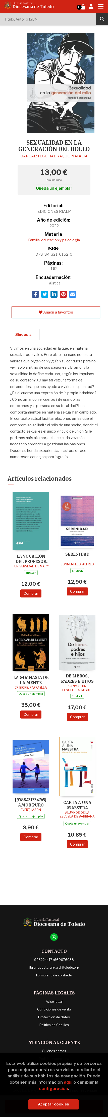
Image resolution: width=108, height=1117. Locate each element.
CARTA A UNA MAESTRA (77, 805)
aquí (68, 1082)
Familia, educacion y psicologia (54, 240)
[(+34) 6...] (54, 937)
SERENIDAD (77, 554)
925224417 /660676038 (54, 960)
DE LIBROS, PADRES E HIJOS (77, 678)
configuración (53, 1088)
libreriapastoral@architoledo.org (54, 967)
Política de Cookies (54, 1025)
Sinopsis (23, 334)
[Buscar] (102, 19)
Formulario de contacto (54, 975)
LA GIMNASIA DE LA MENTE (30, 680)
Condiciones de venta (54, 1009)
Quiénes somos (54, 1051)
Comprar (31, 593)
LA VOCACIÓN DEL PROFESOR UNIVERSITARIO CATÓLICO (31, 559)
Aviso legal (54, 1001)
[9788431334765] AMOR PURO (30, 802)
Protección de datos (54, 1017)
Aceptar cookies (53, 1104)
